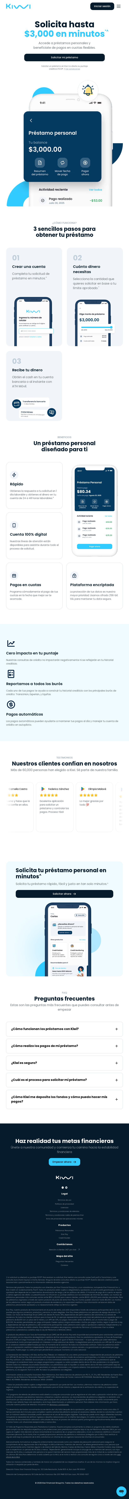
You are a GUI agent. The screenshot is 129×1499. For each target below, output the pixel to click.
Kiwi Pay (64, 1234)
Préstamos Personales (64, 1230)
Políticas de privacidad (64, 1204)
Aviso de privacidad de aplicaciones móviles (64, 1219)
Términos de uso (64, 1200)
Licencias (64, 1207)
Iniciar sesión (102, 6)
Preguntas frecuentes (64, 1261)
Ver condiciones (72, 69)
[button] (118, 6)
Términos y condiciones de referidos (64, 1211)
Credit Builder (64, 1238)
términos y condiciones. (59, 1404)
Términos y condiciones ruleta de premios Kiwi (64, 1215)
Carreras (64, 1265)
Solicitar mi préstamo (64, 57)
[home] (18, 6)
